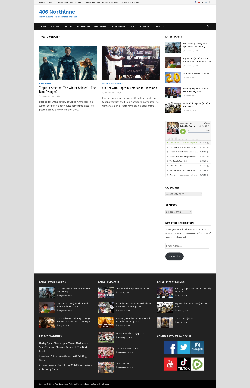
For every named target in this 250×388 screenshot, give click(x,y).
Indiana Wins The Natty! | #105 (130, 333)
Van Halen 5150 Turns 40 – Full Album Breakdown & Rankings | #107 (133, 305)
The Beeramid (62, 2)
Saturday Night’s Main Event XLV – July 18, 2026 (196, 90)
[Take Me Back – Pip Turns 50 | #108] (106, 289)
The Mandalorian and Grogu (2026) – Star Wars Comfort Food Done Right (73, 320)
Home (43, 26)
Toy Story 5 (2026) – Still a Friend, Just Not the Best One (197, 60)
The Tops (68, 26)
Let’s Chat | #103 (123, 363)
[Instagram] (206, 2)
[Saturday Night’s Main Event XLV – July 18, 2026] (173, 89)
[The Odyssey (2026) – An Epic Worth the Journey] (173, 44)
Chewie (43, 356)
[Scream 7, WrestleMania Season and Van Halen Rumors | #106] (106, 319)
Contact (157, 26)
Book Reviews (118, 26)
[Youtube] (199, 2)
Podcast (55, 26)
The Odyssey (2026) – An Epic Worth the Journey (195, 45)
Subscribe (174, 256)
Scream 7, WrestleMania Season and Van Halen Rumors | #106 (133, 320)
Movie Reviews (101, 26)
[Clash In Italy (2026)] (165, 319)
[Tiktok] (209, 2)
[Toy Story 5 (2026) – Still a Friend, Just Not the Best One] (173, 59)
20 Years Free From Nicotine (196, 73)
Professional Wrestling (130, 2)
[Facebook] (195, 2)
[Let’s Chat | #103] (106, 364)
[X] (203, 2)
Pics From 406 (89, 2)
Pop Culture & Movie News (107, 2)
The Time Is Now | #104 (127, 348)
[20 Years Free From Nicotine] (173, 74)
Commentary (75, 2)
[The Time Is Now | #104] (106, 349)
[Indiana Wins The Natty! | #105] (106, 334)
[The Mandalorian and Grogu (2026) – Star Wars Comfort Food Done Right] (47, 319)
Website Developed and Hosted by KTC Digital (89, 384)
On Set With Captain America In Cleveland (129, 88)
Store (143, 26)
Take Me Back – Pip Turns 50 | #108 (132, 288)
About (132, 26)
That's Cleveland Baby (112, 84)
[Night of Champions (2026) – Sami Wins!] (173, 104)
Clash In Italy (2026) (184, 318)
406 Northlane (57, 11)
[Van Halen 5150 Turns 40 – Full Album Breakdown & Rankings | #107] (106, 304)
